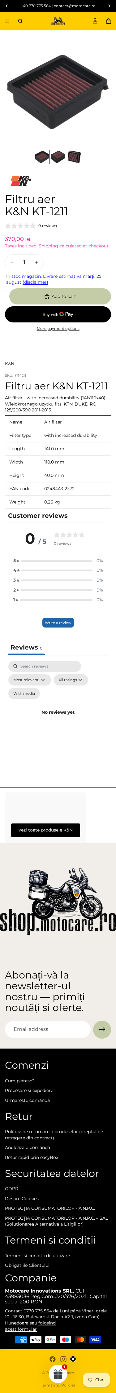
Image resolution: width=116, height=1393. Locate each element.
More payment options (58, 328)
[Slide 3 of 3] (74, 156)
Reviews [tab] (26, 647)
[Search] (20, 21)
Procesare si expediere (29, 1090)
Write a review (58, 622)
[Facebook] (52, 1359)
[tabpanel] (58, 719)
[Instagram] (63, 1359)
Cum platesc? (20, 1080)
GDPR (11, 1188)
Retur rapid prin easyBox (31, 1157)
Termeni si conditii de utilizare (37, 1255)
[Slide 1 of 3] (42, 156)
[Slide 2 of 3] (58, 156)
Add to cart (64, 296)
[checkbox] (24, 693)
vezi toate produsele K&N (46, 830)
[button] (58, 561)
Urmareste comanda (27, 1100)
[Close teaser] (73, 1359)
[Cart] (108, 21)
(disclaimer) (35, 282)
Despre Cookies (22, 1198)
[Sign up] (102, 1030)
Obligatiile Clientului (27, 1265)
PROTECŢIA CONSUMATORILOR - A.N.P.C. (50, 1208)
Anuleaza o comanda (27, 1147)
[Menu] (7, 21)
